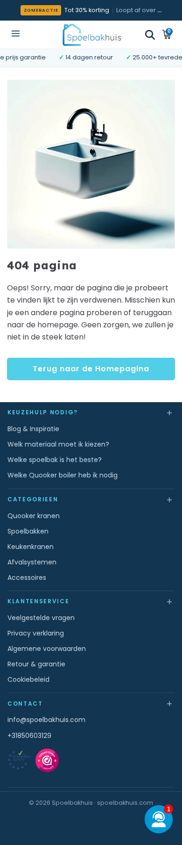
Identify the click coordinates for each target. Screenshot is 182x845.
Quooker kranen (33, 515)
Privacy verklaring (35, 633)
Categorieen (91, 499)
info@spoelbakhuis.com (46, 719)
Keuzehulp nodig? (91, 412)
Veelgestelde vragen (41, 617)
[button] (150, 35)
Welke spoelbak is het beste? (54, 459)
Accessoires (26, 577)
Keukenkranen (30, 546)
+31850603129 (29, 735)
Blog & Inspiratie (33, 428)
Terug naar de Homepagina (91, 368)
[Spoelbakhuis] (91, 34)
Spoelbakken (28, 531)
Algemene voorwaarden (46, 648)
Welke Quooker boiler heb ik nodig (62, 475)
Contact (91, 703)
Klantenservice (91, 601)
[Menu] (15, 34)
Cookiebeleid (28, 679)
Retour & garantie (36, 664)
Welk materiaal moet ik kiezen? (58, 444)
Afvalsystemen (31, 562)
